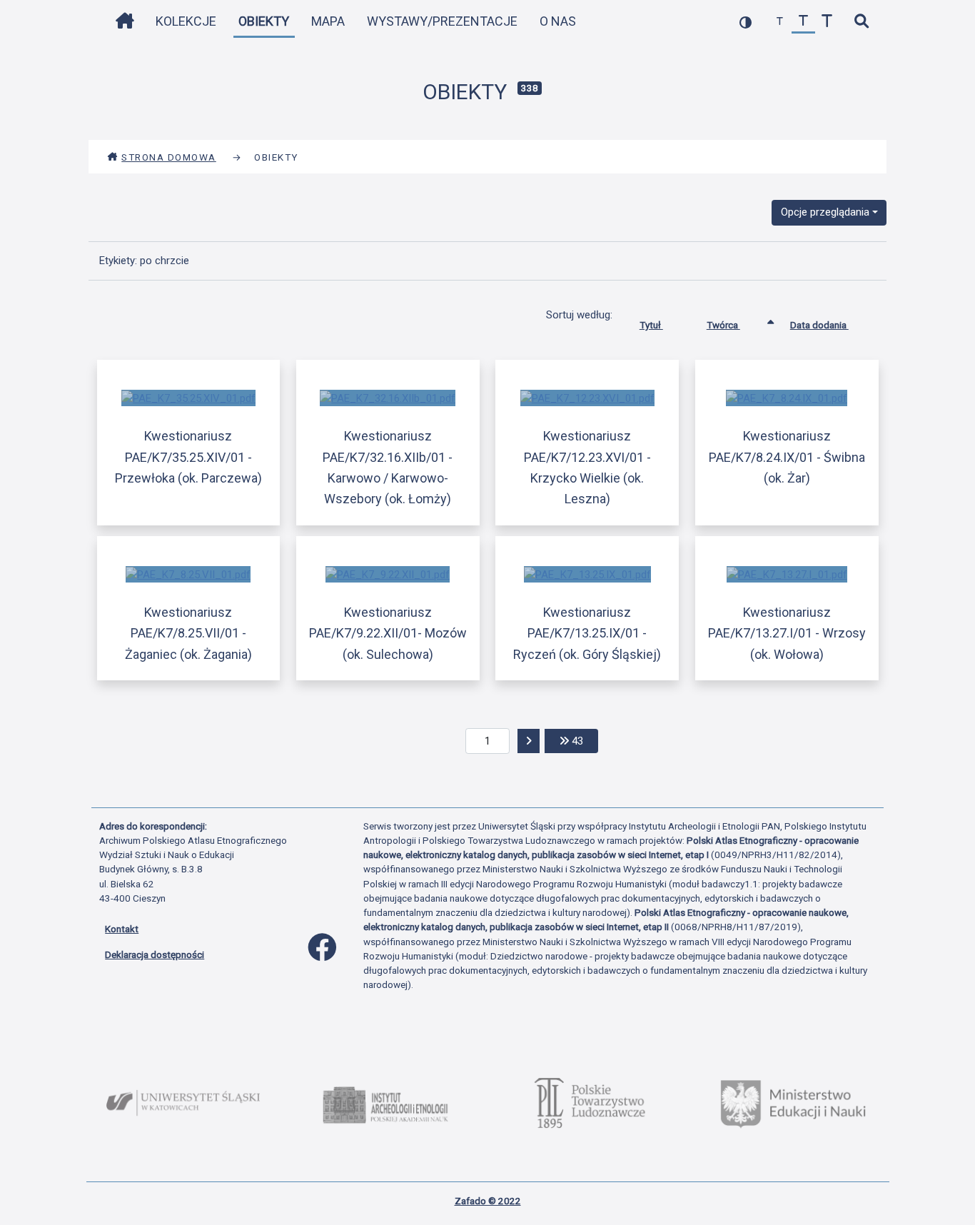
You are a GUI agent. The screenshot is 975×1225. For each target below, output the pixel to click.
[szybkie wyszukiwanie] (861, 22)
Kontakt (121, 928)
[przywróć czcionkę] (803, 22)
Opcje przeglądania (825, 212)
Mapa (328, 21)
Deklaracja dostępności (154, 954)
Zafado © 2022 (488, 1200)
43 (583, 740)
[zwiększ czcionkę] (827, 22)
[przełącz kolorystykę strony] (745, 22)
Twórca (723, 325)
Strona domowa (168, 157)
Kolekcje (186, 21)
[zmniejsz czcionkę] (780, 22)
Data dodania (819, 325)
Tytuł (651, 325)
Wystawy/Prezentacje (442, 21)
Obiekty (263, 21)
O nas (558, 21)
